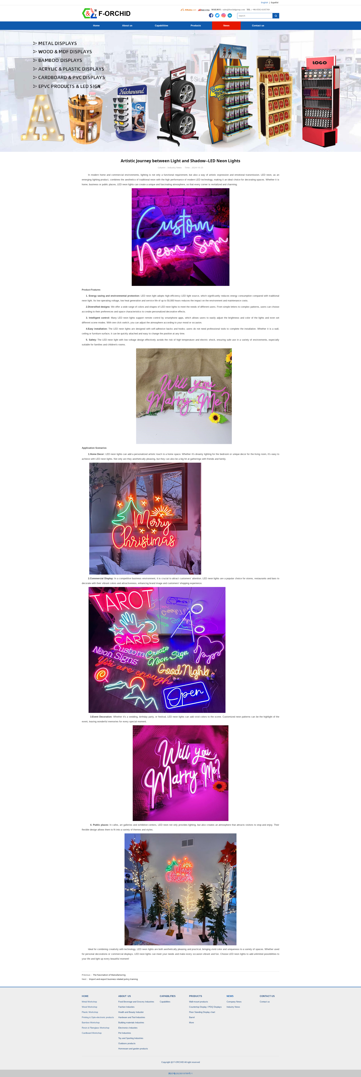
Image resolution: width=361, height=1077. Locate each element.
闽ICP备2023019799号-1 (180, 1073)
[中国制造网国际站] (204, 9)
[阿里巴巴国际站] (188, 9)
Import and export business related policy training (113, 979)
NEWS (230, 996)
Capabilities (161, 25)
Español (274, 2)
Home (96, 25)
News (226, 25)
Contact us (258, 25)
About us (127, 25)
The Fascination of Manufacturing (109, 974)
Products (196, 25)
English (264, 2)
